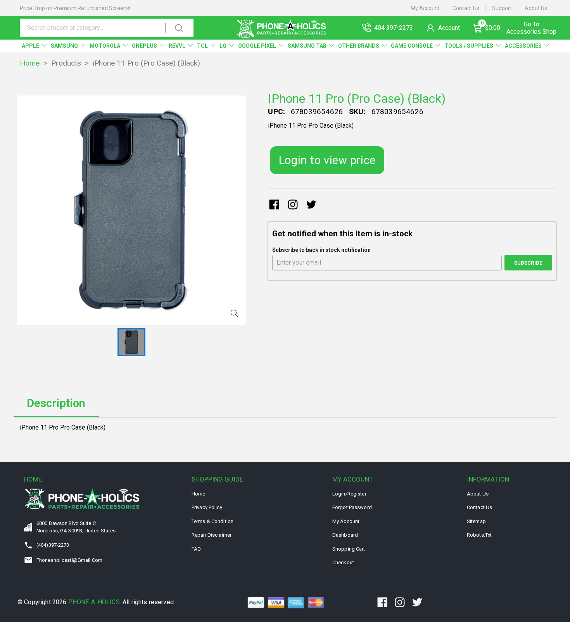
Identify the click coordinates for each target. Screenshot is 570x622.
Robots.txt (479, 535)
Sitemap (476, 521)
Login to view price (327, 160)
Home (30, 63)
